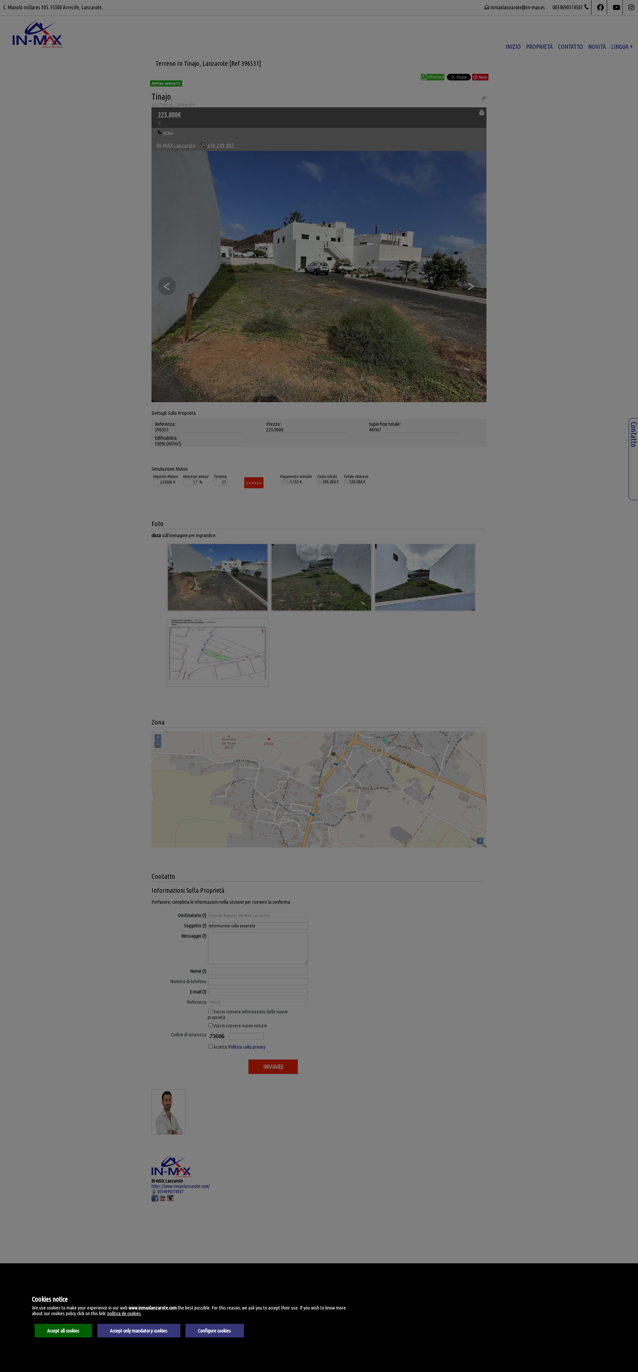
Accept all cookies (63, 1330)
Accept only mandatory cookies (138, 1330)
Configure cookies (214, 1330)
